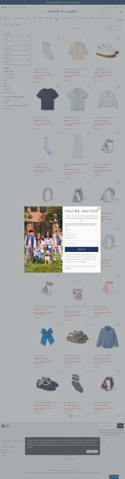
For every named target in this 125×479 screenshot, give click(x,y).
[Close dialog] (98, 208)
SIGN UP (81, 249)
